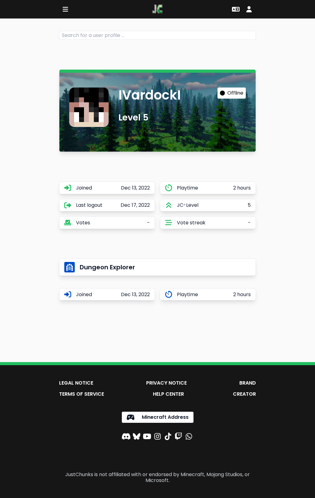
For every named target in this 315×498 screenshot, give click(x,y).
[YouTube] (147, 437)
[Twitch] (178, 437)
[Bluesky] (136, 437)
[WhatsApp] (188, 437)
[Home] (157, 9)
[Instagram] (157, 437)
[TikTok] (168, 437)
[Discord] (126, 437)
